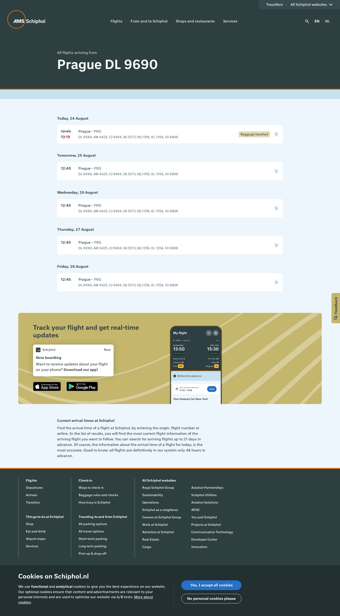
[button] (335, 308)
